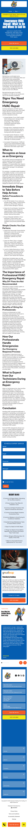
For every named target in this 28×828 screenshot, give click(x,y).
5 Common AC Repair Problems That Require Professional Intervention (14, 508)
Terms (12, 482)
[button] (23, 824)
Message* (5, 468)
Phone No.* (6, 461)
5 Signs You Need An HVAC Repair (14, 526)
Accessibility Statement (14, 816)
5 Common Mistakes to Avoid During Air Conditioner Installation (14, 518)
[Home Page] (14, 4)
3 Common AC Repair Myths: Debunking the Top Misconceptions (14, 499)
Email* (4, 454)
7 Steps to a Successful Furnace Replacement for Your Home (14, 541)
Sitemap (14, 819)
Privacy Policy (14, 811)
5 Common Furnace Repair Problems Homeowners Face (14, 513)
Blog (16, 11)
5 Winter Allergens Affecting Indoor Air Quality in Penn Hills (14, 536)
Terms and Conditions (14, 813)
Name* (4, 446)
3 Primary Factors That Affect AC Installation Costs (14, 503)
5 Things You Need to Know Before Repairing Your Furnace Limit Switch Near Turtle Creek (14, 531)
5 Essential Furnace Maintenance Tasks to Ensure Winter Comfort (14, 522)
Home (10, 11)
